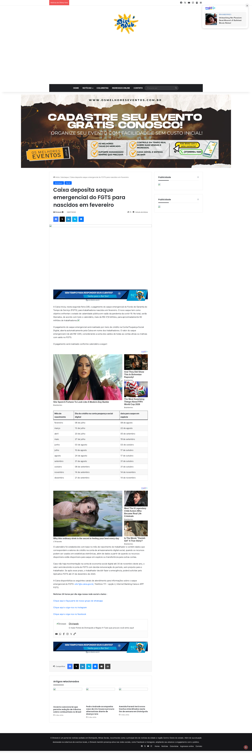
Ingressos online (121, 88)
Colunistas (102, 88)
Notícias (87, 88)
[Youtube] (56, 634)
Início (57, 177)
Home (76, 88)
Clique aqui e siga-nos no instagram (70, 607)
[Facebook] (64, 634)
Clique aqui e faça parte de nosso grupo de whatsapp (78, 601)
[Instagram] (67, 634)
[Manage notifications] (246, 747)
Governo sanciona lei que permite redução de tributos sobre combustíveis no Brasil (67, 709)
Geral (68, 183)
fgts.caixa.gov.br (84, 584)
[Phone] (75, 634)
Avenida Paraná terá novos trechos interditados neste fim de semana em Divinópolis (133, 709)
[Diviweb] (126, 24)
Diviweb (58, 212)
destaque (65, 177)
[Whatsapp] (60, 634)
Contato (138, 88)
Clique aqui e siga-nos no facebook (69, 614)
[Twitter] (71, 634)
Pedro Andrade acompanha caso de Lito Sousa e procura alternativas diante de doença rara (100, 710)
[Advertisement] (126, 60)
